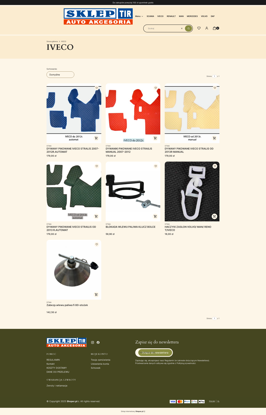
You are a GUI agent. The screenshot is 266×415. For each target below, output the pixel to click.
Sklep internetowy (132, 411)
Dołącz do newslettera (155, 352)
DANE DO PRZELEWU (58, 371)
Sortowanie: (52, 69)
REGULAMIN (53, 359)
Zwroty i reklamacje (57, 385)
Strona (209, 76)
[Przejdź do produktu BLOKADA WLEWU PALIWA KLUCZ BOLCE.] (133, 191)
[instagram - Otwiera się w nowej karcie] (92, 342)
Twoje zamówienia (100, 359)
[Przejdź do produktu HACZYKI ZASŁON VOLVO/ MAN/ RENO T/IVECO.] (192, 191)
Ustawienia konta (100, 363)
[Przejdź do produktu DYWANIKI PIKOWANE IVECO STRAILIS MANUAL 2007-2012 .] (133, 113)
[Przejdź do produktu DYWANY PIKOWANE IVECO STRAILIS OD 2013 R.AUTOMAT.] (74, 191)
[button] (188, 28)
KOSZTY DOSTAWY (57, 367)
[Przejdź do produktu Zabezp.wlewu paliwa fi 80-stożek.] (74, 270)
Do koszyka (155, 138)
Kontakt (51, 363)
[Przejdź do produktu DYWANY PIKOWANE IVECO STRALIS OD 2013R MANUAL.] (192, 113)
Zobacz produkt (96, 138)
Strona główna (52, 41)
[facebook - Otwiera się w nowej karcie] (98, 342)
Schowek (95, 367)
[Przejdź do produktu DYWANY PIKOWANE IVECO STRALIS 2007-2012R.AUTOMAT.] (74, 113)
